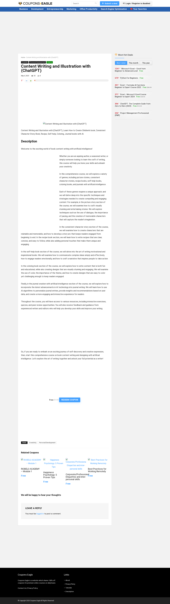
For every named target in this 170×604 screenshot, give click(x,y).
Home (23, 57)
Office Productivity (88, 9)
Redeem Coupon (69, 400)
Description (69, 591)
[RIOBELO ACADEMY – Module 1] (31, 460)
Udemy (49, 62)
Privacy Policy (32, 588)
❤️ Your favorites (138, 9)
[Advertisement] (85, 31)
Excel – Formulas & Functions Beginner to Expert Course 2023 (130, 86)
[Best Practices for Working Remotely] (98, 460)
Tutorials (68, 588)
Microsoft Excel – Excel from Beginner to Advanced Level (130, 70)
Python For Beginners (129, 78)
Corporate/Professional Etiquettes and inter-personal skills (77, 477)
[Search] (95, 3)
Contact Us (22, 588)
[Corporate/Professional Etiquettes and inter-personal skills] (76, 460)
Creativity (25, 62)
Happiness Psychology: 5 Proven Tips (50, 475)
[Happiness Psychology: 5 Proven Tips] (53, 460)
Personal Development (37, 62)
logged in (40, 514)
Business (23, 9)
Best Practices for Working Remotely (97, 470)
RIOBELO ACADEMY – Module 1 (30, 470)
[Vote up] (30, 80)
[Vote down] (26, 80)
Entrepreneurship (55, 9)
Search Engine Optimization (114, 9)
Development (37, 9)
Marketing (71, 9)
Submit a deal (111, 3)
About (67, 580)
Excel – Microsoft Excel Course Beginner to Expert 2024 (130, 95)
